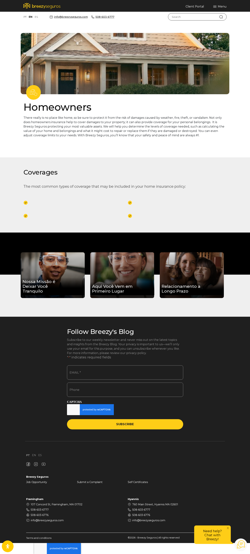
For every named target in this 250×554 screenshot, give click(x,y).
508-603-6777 (105, 16)
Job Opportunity (36, 482)
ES (36, 16)
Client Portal (195, 6)
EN (30, 16)
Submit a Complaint (89, 482)
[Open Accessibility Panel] (8, 546)
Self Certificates (138, 482)
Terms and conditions (38, 538)
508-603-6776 (39, 515)
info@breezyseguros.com (71, 16)
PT (25, 16)
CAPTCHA (74, 401)
